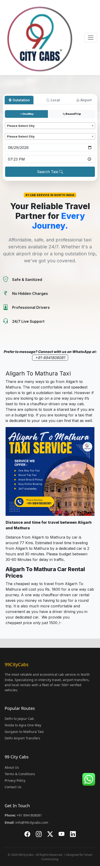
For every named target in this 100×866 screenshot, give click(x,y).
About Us (12, 767)
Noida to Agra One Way (23, 725)
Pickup (11, 120)
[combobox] (50, 125)
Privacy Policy (15, 780)
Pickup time (14, 153)
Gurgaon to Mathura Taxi (24, 731)
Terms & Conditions (20, 774)
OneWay (28, 113)
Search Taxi (48, 171)
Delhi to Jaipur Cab (19, 718)
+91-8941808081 (50, 357)
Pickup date (15, 141)
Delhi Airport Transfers (22, 738)
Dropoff (12, 131)
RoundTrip (73, 113)
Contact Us (13, 787)
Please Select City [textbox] (20, 126)
